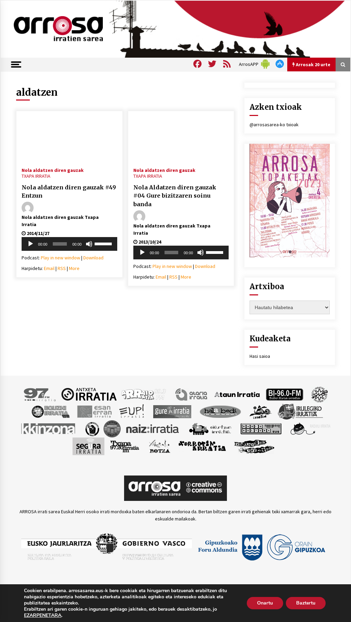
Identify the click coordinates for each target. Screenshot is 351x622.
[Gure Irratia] (172, 411)
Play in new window (60, 258)
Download (93, 258)
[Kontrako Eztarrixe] (91, 428)
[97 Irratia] (40, 394)
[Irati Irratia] (261, 411)
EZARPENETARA (42, 615)
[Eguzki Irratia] (50, 411)
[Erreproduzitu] (30, 243)
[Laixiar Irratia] (112, 428)
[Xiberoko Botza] (159, 446)
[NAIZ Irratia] (153, 428)
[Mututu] (89, 243)
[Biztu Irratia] (319, 394)
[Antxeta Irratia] (89, 394)
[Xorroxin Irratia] (202, 446)
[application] (69, 244)
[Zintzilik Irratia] (254, 446)
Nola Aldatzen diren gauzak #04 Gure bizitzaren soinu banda (174, 196)
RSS (62, 268)
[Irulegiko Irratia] (300, 411)
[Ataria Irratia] (191, 394)
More (74, 268)
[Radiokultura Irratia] (261, 428)
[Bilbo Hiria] (284, 394)
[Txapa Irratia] (125, 446)
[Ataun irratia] (237, 394)
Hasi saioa (260, 356)
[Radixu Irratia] (310, 428)
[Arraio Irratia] (144, 394)
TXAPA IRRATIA (36, 176)
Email (49, 268)
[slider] (104, 243)
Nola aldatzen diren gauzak (53, 170)
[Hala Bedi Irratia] (220, 411)
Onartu (265, 603)
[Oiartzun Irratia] (210, 428)
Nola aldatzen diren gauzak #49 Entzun (69, 191)
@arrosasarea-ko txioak (274, 124)
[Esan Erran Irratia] (94, 411)
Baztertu (305, 603)
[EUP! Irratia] (132, 411)
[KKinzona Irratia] (48, 428)
